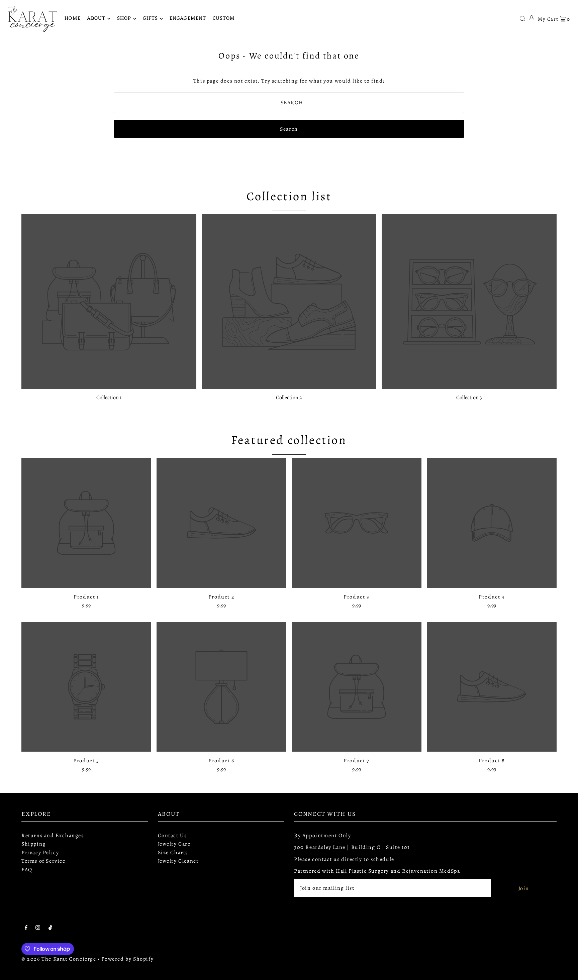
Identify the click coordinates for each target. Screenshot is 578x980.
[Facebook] (26, 928)
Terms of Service (43, 861)
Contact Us (172, 835)
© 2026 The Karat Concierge (58, 959)
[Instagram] (37, 928)
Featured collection (289, 440)
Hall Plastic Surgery (362, 871)
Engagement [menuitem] (188, 18)
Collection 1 (108, 397)
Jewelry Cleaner (178, 861)
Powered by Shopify (127, 959)
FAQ (26, 869)
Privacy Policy (40, 852)
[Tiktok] (50, 928)
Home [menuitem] (73, 18)
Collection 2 (289, 397)
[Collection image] (108, 301)
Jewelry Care (174, 844)
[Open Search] (522, 18)
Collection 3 (469, 397)
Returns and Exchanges (52, 835)
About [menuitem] (96, 18)
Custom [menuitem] (224, 18)
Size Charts (173, 852)
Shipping (33, 844)
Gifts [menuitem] (150, 18)
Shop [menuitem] (124, 18)
